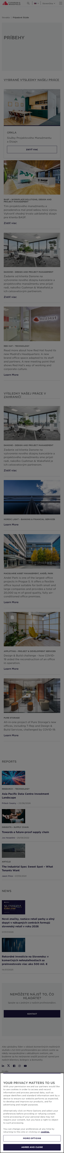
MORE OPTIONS (32, 1138)
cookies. (45, 1132)
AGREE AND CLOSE (32, 1147)
